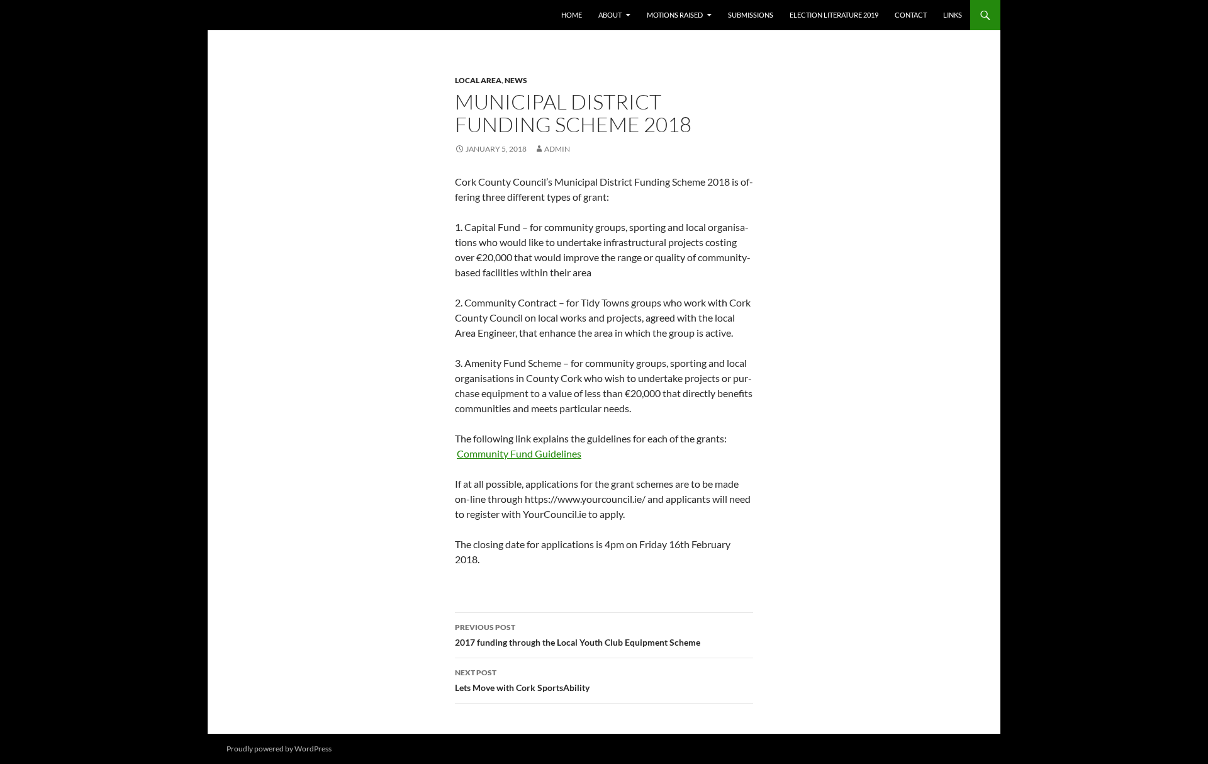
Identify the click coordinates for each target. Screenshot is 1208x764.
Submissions (750, 15)
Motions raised (675, 15)
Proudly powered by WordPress (279, 748)
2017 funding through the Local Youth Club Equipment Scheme (577, 635)
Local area (478, 80)
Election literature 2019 (834, 15)
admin (557, 149)
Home (571, 15)
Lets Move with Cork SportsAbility (522, 680)
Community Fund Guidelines (519, 453)
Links (952, 15)
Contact (911, 15)
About (610, 15)
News (516, 80)
